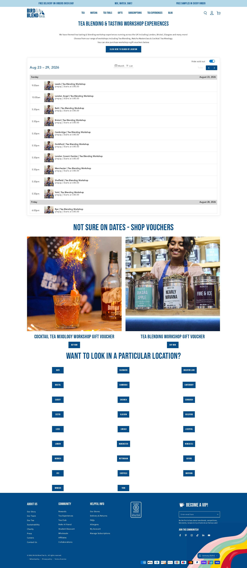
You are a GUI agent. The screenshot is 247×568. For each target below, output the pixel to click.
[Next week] (214, 67)
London (58, 444)
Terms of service (60, 559)
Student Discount (66, 529)
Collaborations (65, 542)
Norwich (58, 458)
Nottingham (123, 458)
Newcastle (189, 444)
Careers (30, 537)
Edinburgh (189, 399)
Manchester (123, 444)
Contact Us (32, 542)
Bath (58, 370)
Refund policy (34, 559)
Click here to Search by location (123, 49)
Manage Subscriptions (100, 533)
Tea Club (62, 520)
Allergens (94, 524)
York (123, 488)
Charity (30, 529)
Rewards (62, 511)
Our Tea (30, 520)
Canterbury (189, 385)
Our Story (31, 511)
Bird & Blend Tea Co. (40, 555)
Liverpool (189, 429)
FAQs (92, 520)
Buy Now (74, 345)
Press (29, 533)
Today (200, 68)
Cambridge (123, 385)
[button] (205, 13)
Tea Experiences (65, 515)
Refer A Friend (64, 524)
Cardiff (58, 399)
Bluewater (123, 370)
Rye (58, 473)
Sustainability (33, 524)
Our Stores (95, 511)
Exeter (57, 414)
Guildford (189, 414)
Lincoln (124, 429)
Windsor (58, 488)
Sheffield (123, 473)
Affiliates (62, 537)
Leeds (58, 429)
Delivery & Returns (98, 515)
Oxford (189, 458)
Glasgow (123, 414)
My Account (95, 529)
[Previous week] (209, 67)
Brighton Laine (189, 370)
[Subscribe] (218, 514)
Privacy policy (47, 559)
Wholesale (63, 533)
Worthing (189, 473)
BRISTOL (58, 385)
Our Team (31, 516)
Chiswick (123, 399)
